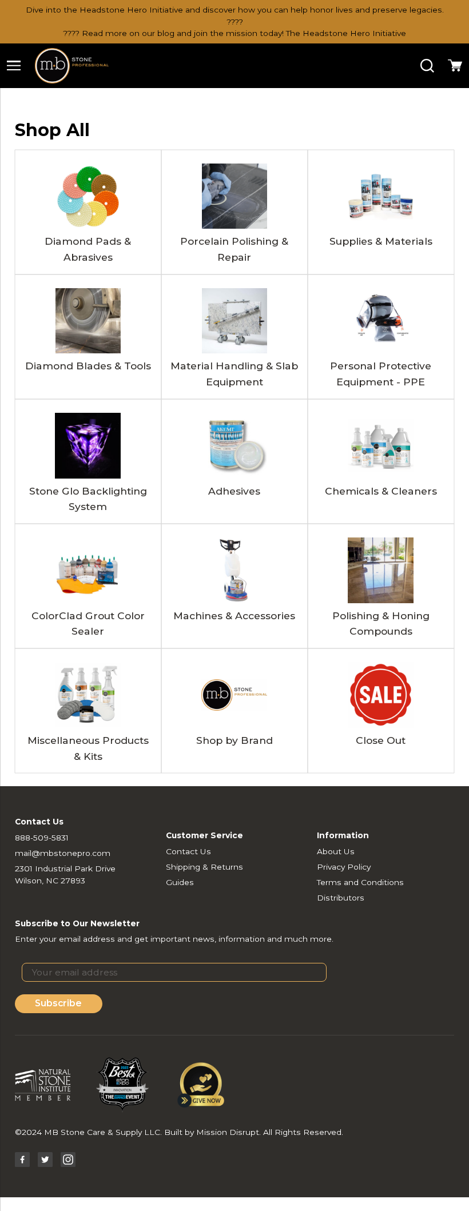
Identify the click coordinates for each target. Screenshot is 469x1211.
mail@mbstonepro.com (62, 853)
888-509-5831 (42, 837)
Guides (180, 882)
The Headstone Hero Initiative (346, 33)
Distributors (340, 897)
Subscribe (58, 1003)
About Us (336, 851)
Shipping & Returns (204, 866)
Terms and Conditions (360, 882)
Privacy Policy (344, 866)
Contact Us (188, 851)
